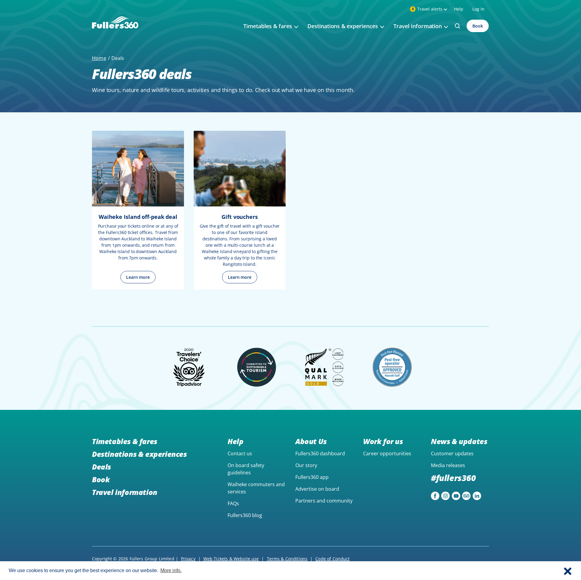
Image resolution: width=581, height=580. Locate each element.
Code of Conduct (332, 559)
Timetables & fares (124, 441)
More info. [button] (171, 570)
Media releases (448, 465)
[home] (115, 29)
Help (458, 9)
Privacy (188, 559)
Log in (478, 9)
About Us (311, 441)
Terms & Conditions (287, 559)
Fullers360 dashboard (320, 453)
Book (477, 26)
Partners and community (324, 500)
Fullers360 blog (245, 515)
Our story (306, 465)
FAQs (233, 503)
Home (99, 58)
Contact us (240, 453)
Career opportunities (387, 453)
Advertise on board (317, 489)
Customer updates (452, 453)
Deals (101, 467)
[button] (567, 570)
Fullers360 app (312, 477)
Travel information (124, 492)
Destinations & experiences (139, 454)
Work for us (383, 441)
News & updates (459, 441)
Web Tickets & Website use (231, 559)
